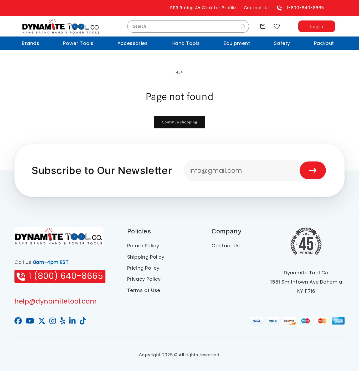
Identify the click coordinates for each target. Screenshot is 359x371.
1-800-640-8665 (305, 8)
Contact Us (256, 8)
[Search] (243, 26)
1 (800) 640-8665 (66, 276)
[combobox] (188, 26)
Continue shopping (179, 121)
